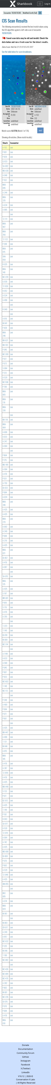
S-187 (5, 593)
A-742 (5, 842)
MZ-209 (5, 354)
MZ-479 (5, 978)
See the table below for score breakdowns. (17, 51)
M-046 (5, 746)
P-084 (5, 492)
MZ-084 (5, 973)
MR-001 (5, 598)
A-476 (5, 473)
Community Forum (25, 1053)
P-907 (5, 672)
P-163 (5, 180)
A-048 (5, 175)
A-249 (5, 531)
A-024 (5, 497)
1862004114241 (40, 106)
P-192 (5, 814)
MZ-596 (5, 382)
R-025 (5, 264)
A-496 (5, 300)
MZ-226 (5, 996)
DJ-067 (5, 557)
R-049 (5, 309)
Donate (25, 1045)
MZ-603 (5, 681)
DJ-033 (5, 487)
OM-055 (5, 883)
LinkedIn (26, 1072)
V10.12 (21, 1076)
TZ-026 (5, 286)
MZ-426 (5, 969)
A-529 (5, 377)
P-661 (5, 718)
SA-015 (5, 576)
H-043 (5, 819)
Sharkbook (24, 4)
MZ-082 (5, 959)
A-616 (5, 318)
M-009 (5, 639)
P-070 (5, 860)
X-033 (5, 436)
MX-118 (5, 419)
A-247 (5, 441)
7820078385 (7, 33)
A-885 (5, 209)
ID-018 (5, 635)
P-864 (5, 455)
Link (11, 147)
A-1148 (5, 653)
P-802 (5, 987)
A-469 (5, 704)
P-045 (5, 349)
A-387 (5, 768)
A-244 (5, 192)
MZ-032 (5, 941)
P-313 (5, 372)
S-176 (5, 607)
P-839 (5, 156)
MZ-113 (5, 690)
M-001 (5, 992)
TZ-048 (5, 874)
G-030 (5, 281)
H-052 (5, 290)
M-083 (5, 922)
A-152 (5, 147)
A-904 (5, 469)
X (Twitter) (25, 1068)
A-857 (5, 936)
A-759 (5, 483)
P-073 (5, 363)
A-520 (5, 828)
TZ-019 (5, 832)
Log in (47, 3)
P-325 (5, 946)
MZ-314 (5, 644)
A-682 (5, 526)
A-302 (5, 983)
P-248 (5, 699)
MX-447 (5, 732)
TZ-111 (5, 218)
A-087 (5, 567)
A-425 (5, 509)
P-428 (5, 327)
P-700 (5, 386)
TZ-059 (5, 772)
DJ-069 (5, 856)
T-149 (5, 630)
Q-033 (5, 161)
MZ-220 (5, 276)
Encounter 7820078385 (12, 12)
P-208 (5, 243)
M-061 (5, 913)
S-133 (5, 791)
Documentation (25, 1049)
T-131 (5, 741)
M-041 (5, 323)
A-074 (5, 901)
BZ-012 (5, 800)
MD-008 (5, 851)
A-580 (5, 662)
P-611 (4, 795)
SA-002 (5, 166)
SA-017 (5, 823)
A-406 (5, 737)
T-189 (5, 955)
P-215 (5, 460)
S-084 (5, 368)
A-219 (5, 540)
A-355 (5, 616)
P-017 (5, 358)
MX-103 (5, 344)
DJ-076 (5, 1001)
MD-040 (5, 786)
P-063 (5, 865)
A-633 (5, 658)
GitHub (25, 1056)
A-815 (5, 751)
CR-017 (5, 927)
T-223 (5, 625)
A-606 (5, 432)
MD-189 (5, 464)
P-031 (5, 478)
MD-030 (5, 170)
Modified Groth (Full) (30, 12)
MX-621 (5, 340)
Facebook (25, 1064)
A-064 (5, 446)
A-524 (5, 295)
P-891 (5, 152)
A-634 (5, 205)
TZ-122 (5, 239)
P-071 (5, 713)
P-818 (5, 602)
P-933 (5, 676)
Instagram (25, 1060)
